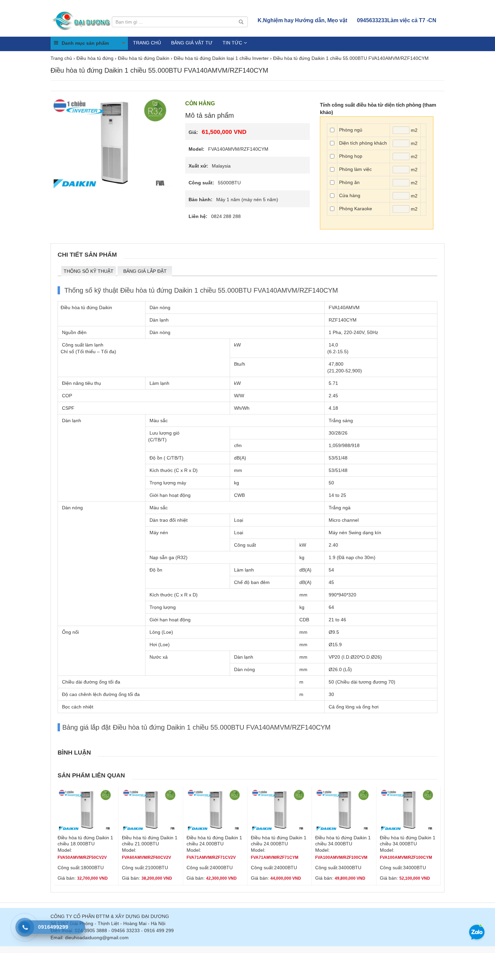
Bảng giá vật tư (191, 42)
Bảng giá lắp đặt (145, 271)
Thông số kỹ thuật (88, 271)
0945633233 (396, 20)
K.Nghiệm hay (302, 20)
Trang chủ (147, 42)
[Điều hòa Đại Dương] (82, 20)
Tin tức (232, 42)
